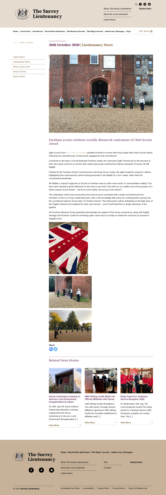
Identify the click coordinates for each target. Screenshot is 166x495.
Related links (145, 8)
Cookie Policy (103, 488)
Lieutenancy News (21, 62)
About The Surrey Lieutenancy (117, 8)
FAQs (128, 31)
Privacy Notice (118, 488)
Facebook (140, 4)
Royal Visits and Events (55, 31)
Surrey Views (19, 76)
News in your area (21, 66)
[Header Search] (136, 4)
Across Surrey (19, 71)
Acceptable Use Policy (70, 488)
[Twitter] (55, 349)
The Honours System (76, 31)
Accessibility (88, 488)
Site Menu (144, 31)
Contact (107, 468)
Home (15, 31)
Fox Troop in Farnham (76, 152)
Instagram (149, 4)
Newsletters (37, 31)
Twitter (144, 4)
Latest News (110, 20)
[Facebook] (51, 349)
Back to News (26, 42)
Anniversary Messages (114, 31)
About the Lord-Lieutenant (116, 14)
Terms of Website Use (137, 488)
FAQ (106, 462)
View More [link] (54, 425)
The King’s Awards (95, 31)
